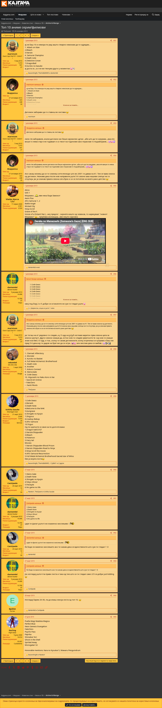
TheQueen (7, 31)
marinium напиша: (33, 84)
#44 (115, 595)
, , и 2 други (46, 463)
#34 (115, 155)
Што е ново (36, 14)
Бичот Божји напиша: (34, 279)
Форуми (22, 14)
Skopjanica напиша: (34, 128)
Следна (34, 35)
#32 (115, 79)
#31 (115, 40)
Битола (19, 423)
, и (43, 73)
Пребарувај (19, 19)
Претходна (8, 35)
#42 (115, 533)
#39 (115, 396)
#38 (115, 349)
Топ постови (52, 14)
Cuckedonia (18, 644)
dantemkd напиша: (33, 538)
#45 (115, 617)
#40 (115, 470)
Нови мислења (7, 19)
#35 (115, 186)
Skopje (19, 374)
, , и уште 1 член (41, 308)
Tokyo (20, 303)
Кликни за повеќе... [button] (70, 105)
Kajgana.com (8, 14)
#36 (115, 274)
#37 (115, 315)
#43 (115, 561)
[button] (43, 14)
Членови (66, 14)
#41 (115, 498)
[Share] (111, 40)
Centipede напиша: (33, 503)
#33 (115, 123)
